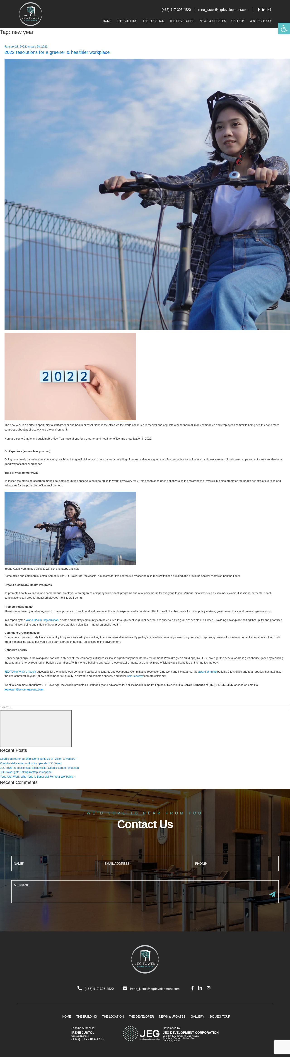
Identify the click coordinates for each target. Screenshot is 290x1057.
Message (145, 891)
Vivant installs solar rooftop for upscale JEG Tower (30, 763)
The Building (127, 21)
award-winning (207, 671)
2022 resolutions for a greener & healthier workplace (57, 52)
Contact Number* (236, 863)
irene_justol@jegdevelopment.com (223, 10)
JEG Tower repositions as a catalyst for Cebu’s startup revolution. (40, 767)
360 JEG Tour (260, 21)
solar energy (135, 676)
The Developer (181, 21)
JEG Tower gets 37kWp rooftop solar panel (26, 772)
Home (107, 21)
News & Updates (213, 21)
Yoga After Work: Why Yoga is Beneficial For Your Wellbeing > (37, 776)
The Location (153, 21)
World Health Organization (42, 620)
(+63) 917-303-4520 (176, 10)
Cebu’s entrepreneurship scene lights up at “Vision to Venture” (38, 758)
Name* (54, 863)
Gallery (238, 21)
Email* (145, 863)
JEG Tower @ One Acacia (20, 671)
